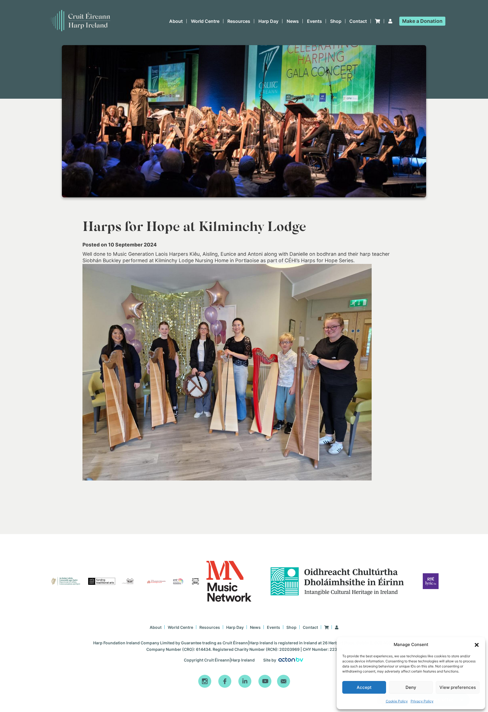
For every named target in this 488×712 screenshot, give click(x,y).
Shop (335, 21)
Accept (364, 687)
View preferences (457, 687)
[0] (377, 21)
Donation (422, 21)
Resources (238, 21)
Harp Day (268, 21)
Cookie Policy (397, 701)
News (293, 21)
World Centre (205, 21)
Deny (411, 687)
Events (314, 21)
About (176, 21)
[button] (477, 645)
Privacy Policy (422, 701)
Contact (358, 21)
